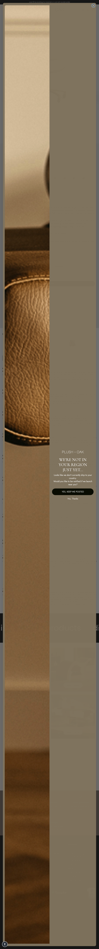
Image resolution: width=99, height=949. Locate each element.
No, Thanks (73, 499)
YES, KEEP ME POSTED (73, 491)
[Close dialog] (93, 5)
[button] (5, 944)
